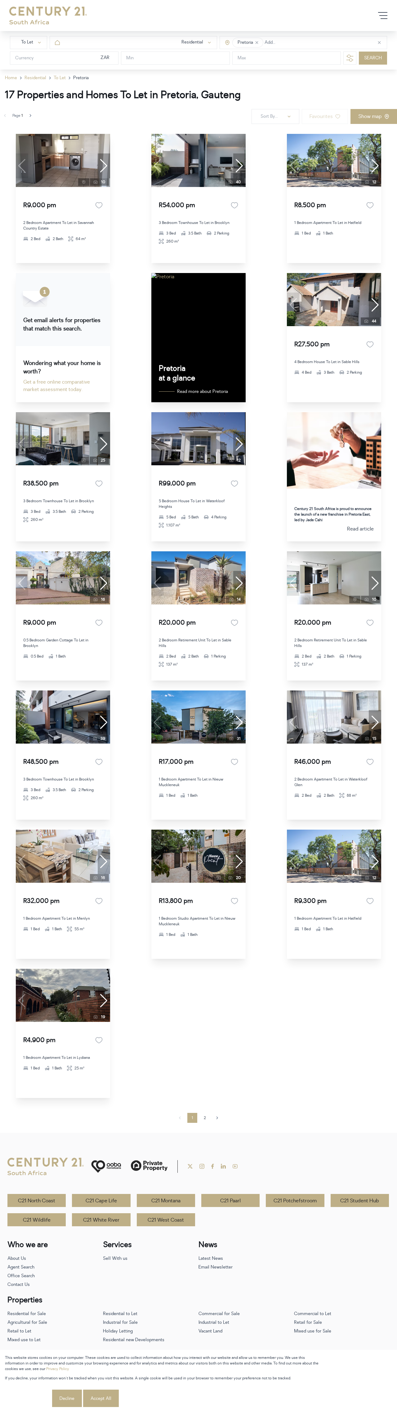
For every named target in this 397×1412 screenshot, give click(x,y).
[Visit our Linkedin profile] (223, 1166)
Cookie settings (27, 1398)
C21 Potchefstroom (295, 1200)
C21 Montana (166, 1200)
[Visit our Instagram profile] (201, 1166)
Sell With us (115, 1258)
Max (242, 58)
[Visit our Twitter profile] (190, 1166)
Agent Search (20, 1267)
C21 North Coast (36, 1200)
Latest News (210, 1258)
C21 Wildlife (37, 1220)
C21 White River (101, 1220)
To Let (60, 78)
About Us (16, 1258)
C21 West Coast (166, 1220)
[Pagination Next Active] (30, 116)
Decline (67, 1398)
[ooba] (106, 1166)
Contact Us (18, 1284)
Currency (24, 58)
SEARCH (373, 58)
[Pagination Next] (217, 1118)
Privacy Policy (57, 1368)
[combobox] (291, 43)
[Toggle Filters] (349, 58)
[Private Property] (149, 1166)
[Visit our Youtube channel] (235, 1166)
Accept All (101, 1398)
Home (11, 78)
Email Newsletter (215, 1267)
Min (130, 58)
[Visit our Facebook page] (212, 1166)
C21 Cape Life (101, 1200)
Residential (35, 78)
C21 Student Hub (359, 1200)
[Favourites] (99, 205)
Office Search (21, 1276)
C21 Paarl (230, 1200)
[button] (256, 42)
